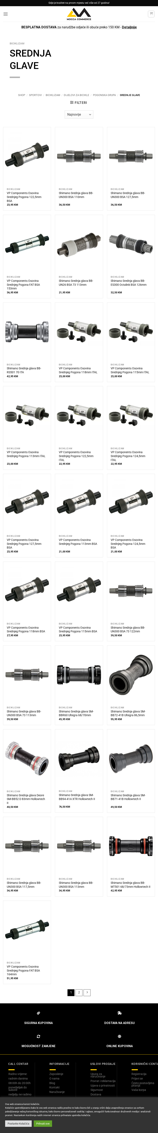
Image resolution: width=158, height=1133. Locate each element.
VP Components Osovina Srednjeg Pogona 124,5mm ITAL (128, 456)
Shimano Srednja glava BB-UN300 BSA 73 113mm (24, 713)
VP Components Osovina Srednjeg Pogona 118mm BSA (26, 629)
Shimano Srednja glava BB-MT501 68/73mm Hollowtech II (130, 885)
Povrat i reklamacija (103, 1081)
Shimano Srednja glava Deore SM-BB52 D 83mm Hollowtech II (26, 799)
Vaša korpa (138, 1090)
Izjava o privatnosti (103, 1085)
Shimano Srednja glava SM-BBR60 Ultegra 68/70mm (76, 713)
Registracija (138, 1074)
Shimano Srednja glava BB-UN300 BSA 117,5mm (24, 885)
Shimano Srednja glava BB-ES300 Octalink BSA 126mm (128, 283)
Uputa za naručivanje (98, 1075)
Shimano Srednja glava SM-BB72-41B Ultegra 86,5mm (128, 713)
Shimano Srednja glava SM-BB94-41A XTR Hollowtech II (77, 797)
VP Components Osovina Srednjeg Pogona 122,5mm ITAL (76, 456)
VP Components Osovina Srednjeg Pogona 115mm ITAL (130, 370)
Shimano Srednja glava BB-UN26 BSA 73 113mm (76, 283)
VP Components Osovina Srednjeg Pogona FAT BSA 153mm (23, 284)
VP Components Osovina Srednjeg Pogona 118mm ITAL (78, 370)
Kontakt (54, 1087)
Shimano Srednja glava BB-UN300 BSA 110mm (76, 195)
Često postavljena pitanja (142, 1084)
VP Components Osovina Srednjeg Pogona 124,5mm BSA (128, 543)
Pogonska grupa (104, 95)
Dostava (96, 1094)
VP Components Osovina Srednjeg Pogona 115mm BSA (78, 629)
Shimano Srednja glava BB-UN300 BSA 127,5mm (128, 195)
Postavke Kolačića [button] (18, 1123)
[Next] (87, 992)
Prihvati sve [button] (43, 1123)
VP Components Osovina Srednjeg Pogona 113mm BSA (78, 542)
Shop (21, 95)
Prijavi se (137, 1078)
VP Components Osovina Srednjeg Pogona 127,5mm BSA (24, 543)
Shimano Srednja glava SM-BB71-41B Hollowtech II (128, 797)
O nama (54, 1078)
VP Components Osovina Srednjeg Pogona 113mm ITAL (26, 454)
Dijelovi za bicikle (76, 95)
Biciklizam (53, 95)
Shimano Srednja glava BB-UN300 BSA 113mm (76, 885)
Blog (52, 1083)
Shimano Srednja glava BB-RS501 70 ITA (24, 370)
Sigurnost (97, 1090)
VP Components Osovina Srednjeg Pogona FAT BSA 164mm (23, 970)
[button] (5, 14)
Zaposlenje (56, 1074)
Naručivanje (57, 1092)
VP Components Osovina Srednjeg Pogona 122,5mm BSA (24, 197)
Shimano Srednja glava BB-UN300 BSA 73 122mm (128, 629)
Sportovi (35, 95)
